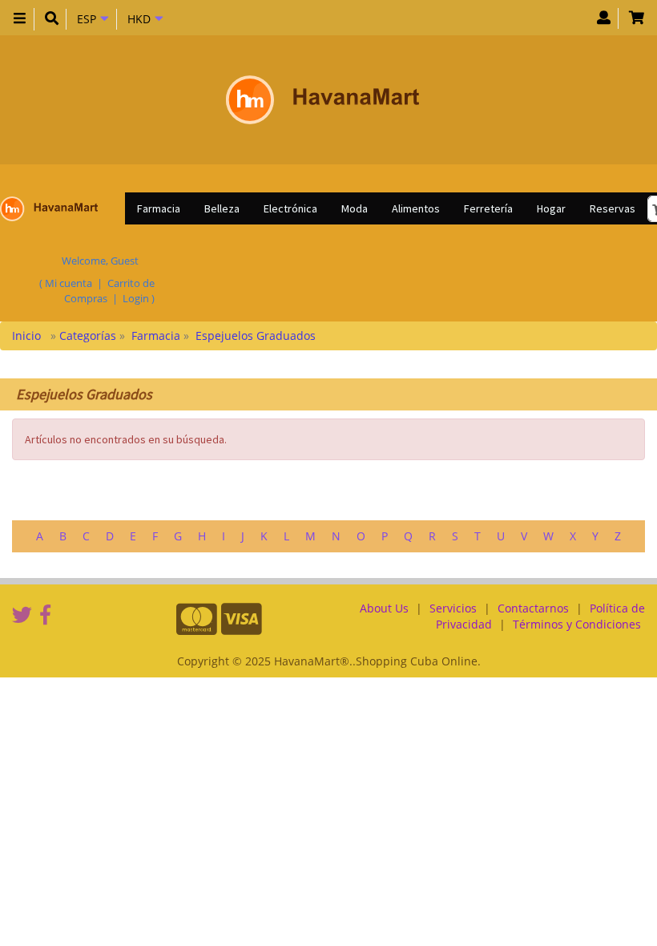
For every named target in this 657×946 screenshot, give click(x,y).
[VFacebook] (45, 614)
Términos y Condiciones (577, 624)
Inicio (28, 335)
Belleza (222, 208)
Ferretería (488, 208)
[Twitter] (22, 614)
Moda (354, 208)
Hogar (551, 208)
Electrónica (290, 208)
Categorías (89, 335)
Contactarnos (533, 608)
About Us (384, 608)
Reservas (612, 208)
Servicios (453, 608)
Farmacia (158, 208)
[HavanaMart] (322, 99)
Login (136, 298)
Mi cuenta (68, 283)
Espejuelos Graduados (255, 335)
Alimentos (416, 208)
